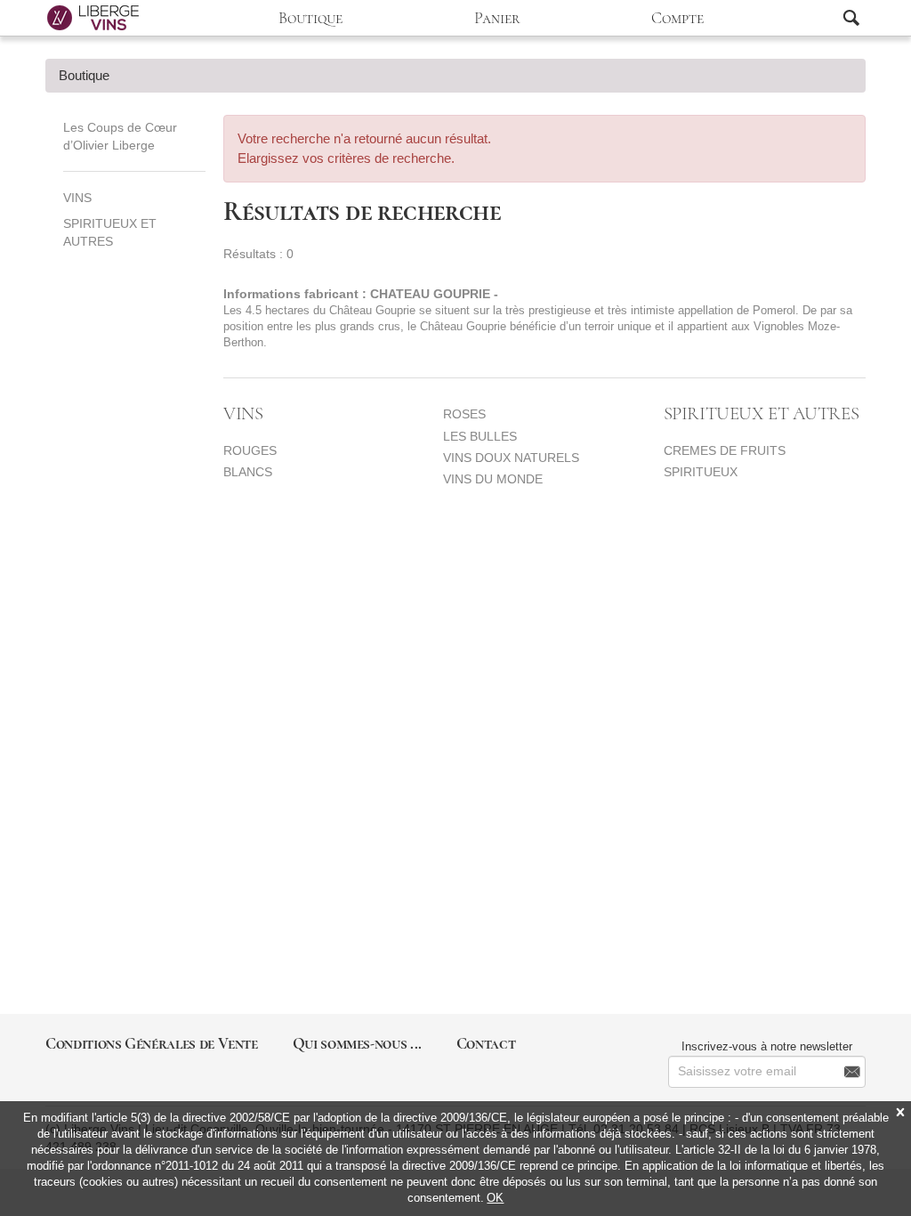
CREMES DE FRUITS (725, 450)
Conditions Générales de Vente (151, 1043)
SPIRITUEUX (701, 472)
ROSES (464, 414)
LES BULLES (480, 436)
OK (495, 1197)
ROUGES (250, 450)
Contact (485, 1043)
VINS (77, 198)
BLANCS (247, 472)
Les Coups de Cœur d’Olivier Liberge (120, 136)
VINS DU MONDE (493, 479)
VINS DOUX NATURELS (511, 457)
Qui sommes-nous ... (357, 1043)
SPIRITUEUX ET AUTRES (110, 232)
